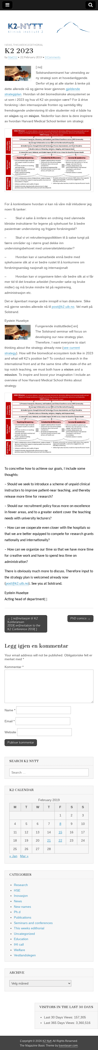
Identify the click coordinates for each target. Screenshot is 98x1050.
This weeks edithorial (28, 44)
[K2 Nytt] (49, 23)
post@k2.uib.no (63, 306)
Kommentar (14, 667)
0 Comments (52, 57)
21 (49, 840)
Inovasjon (21, 895)
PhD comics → (80, 618)
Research (21, 885)
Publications (22, 917)
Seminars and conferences (33, 923)
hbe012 (12, 57)
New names (22, 906)
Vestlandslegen (25, 955)
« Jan (13, 856)
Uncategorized (24, 933)
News (8, 44)
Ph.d (17, 912)
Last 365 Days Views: (60, 1023)
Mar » (24, 856)
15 (60, 832)
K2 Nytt (47, 1041)
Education (21, 939)
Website (10, 732)
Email (10, 721)
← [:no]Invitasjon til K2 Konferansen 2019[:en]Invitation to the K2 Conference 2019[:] (24, 624)
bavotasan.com (68, 1045)
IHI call (19, 944)
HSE (17, 890)
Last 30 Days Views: (59, 1017)
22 (60, 840)
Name (10, 710)
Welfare (19, 950)
